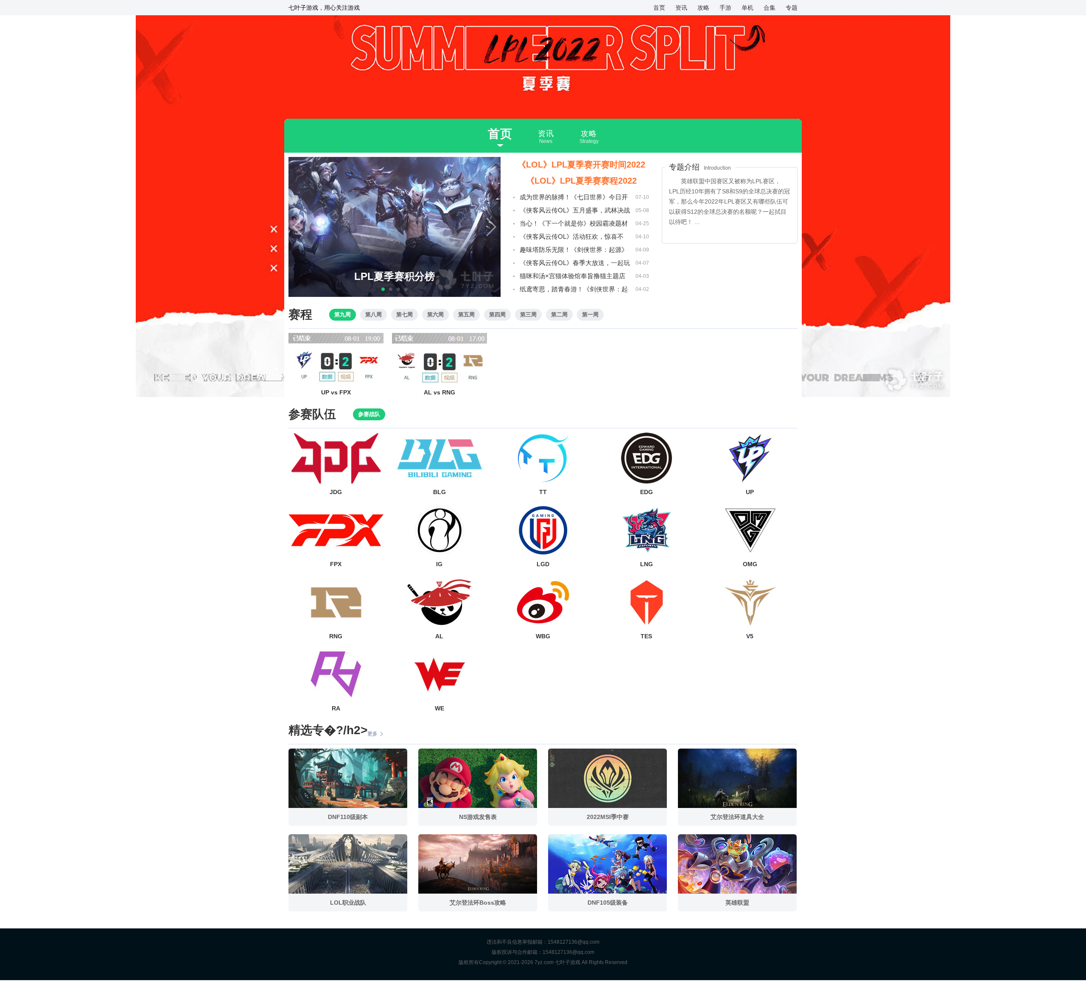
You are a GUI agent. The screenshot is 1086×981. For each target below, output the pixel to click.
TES (646, 636)
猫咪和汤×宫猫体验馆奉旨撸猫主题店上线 (572, 277)
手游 (725, 7)
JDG (336, 492)
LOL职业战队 (348, 902)
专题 (792, 7)
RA (336, 708)
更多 (372, 734)
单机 (747, 7)
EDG (646, 492)
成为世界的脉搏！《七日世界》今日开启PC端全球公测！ (574, 198)
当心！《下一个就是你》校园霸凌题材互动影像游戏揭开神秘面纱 (574, 225)
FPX (335, 564)
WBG (543, 636)
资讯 (681, 7)
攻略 (703, 7)
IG (439, 564)
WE (439, 708)
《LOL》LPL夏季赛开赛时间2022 (581, 164)
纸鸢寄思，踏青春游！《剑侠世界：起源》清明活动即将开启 (574, 290)
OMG (750, 564)
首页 (659, 7)
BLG (439, 492)
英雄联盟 (737, 902)
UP (750, 492)
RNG (335, 636)
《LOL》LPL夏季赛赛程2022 (581, 180)
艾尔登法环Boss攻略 (478, 902)
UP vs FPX (336, 392)
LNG (646, 564)
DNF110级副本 (348, 816)
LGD (543, 564)
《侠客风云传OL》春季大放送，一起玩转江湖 (575, 264)
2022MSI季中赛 (608, 816)
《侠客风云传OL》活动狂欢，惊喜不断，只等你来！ (572, 238)
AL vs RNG (439, 392)
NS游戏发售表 (478, 816)
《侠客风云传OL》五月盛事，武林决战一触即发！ (575, 212)
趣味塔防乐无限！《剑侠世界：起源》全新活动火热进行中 (574, 251)
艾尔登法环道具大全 (737, 816)
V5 (749, 636)
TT (543, 492)
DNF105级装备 (608, 902)
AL (439, 636)
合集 (769, 7)
